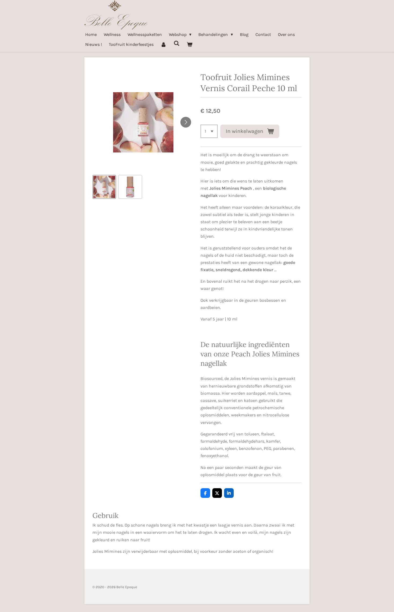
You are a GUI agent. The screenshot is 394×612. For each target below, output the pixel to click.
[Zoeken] (176, 43)
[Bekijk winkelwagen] (189, 44)
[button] (104, 187)
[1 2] (209, 131)
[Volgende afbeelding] (185, 122)
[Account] (163, 44)
